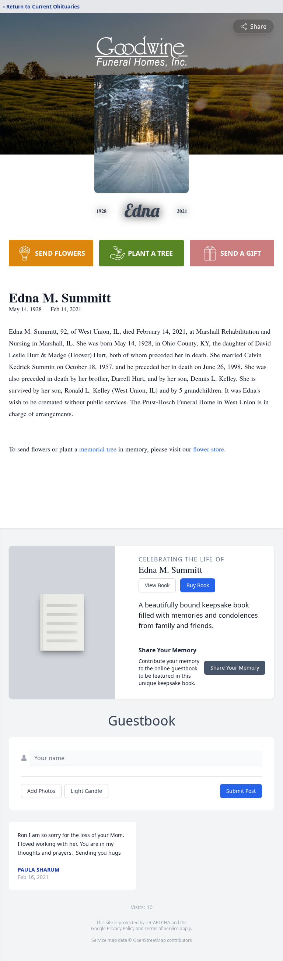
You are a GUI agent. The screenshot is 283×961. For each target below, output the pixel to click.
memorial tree (97, 448)
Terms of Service (161, 928)
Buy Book (197, 585)
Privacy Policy (120, 928)
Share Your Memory (234, 667)
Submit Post (241, 790)
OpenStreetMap (149, 940)
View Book (157, 585)
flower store (208, 448)
